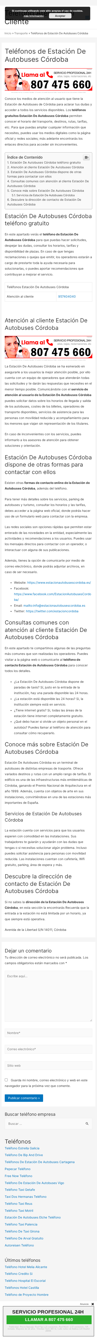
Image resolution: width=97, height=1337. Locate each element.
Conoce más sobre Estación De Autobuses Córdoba (47, 190)
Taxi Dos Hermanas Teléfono (25, 1196)
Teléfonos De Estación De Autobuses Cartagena (40, 1162)
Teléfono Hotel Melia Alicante (26, 1267)
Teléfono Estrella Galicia (22, 1148)
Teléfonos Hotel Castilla (22, 1287)
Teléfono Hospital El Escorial (25, 1280)
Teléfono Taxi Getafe (20, 1189)
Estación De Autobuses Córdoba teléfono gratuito (45, 162)
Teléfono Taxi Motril (19, 1210)
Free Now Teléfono (18, 1176)
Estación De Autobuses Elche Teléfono (33, 1217)
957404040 (67, 296)
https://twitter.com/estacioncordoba (52, 611)
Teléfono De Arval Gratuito (24, 1238)
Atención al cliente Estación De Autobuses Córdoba (47, 167)
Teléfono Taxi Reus (18, 1203)
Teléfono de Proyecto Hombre (26, 1294)
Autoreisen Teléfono (19, 1245)
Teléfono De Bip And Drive (24, 1155)
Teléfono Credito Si (18, 1274)
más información (34, 16)
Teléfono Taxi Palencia (21, 1224)
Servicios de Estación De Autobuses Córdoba (45, 195)
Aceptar (60, 16)
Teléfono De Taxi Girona (22, 1231)
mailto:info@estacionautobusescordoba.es (54, 605)
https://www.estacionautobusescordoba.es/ (59, 582)
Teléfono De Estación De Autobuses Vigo (34, 1183)
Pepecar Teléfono (17, 1169)
